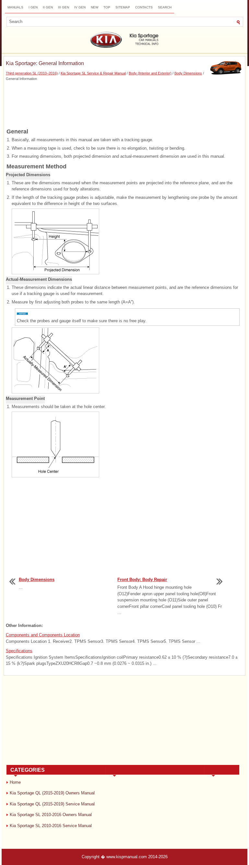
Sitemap (122, 7)
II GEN (48, 7)
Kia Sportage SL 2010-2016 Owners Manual (51, 814)
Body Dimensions (188, 73)
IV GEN (80, 7)
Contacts (144, 7)
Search (165, 7)
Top (106, 7)
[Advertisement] (124, 104)
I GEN (33, 7)
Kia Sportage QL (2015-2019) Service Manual (52, 804)
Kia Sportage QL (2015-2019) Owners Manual (52, 793)
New (94, 7)
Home (15, 782)
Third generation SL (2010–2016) (32, 73)
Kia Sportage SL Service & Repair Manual (93, 73)
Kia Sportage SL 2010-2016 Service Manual (51, 825)
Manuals (15, 7)
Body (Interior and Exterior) (150, 73)
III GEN (63, 7)
